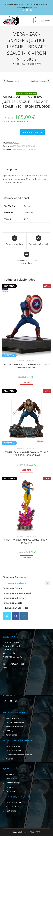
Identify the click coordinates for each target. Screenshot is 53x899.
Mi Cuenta (10, 774)
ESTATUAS (17, 146)
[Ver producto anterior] (5, 81)
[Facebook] (16, 616)
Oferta (26, 149)
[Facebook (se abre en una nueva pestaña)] (27, 10)
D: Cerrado (10, 758)
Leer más (26, 382)
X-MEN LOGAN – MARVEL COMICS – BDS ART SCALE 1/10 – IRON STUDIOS (26, 453)
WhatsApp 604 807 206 (14, 4)
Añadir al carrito (32, 132)
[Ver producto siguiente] (48, 81)
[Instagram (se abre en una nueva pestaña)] (30, 10)
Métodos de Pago (13, 782)
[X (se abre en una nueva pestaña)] (23, 10)
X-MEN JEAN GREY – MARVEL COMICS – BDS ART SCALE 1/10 (26, 541)
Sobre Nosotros (12, 718)
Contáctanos (11, 791)
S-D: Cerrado (11, 811)
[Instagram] (24, 616)
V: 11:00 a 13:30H (13, 806)
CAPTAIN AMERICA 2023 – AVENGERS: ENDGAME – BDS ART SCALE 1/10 (26, 366)
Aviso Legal (10, 730)
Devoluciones (11, 735)
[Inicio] (13, 64)
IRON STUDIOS (34, 64)
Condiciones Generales (15, 722)
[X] (7, 616)
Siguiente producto (38, 81)
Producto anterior (14, 81)
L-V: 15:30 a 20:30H (13, 750)
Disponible (17, 149)
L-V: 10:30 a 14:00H (13, 746)
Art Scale (28, 206)
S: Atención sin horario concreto (19, 754)
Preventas (10, 787)
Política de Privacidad (14, 726)
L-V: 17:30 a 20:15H (13, 802)
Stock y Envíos (12, 778)
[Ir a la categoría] (48, 583)
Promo (34, 149)
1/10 (26, 219)
